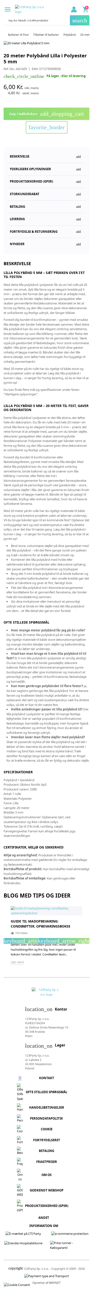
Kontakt (46, 1078)
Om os (46, 1175)
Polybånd (69, 35)
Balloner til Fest (18, 35)
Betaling (46, 1151)
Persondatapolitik (46, 1118)
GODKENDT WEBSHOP (46, 1190)
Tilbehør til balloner (46, 35)
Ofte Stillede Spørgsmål (46, 1092)
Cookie (46, 1129)
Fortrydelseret (46, 1140)
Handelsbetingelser (46, 1107)
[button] (46, 179)
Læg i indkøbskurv (46, 114)
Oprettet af (46, 1283)
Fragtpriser (46, 1162)
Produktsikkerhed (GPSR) (46, 1206)
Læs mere (17, 962)
